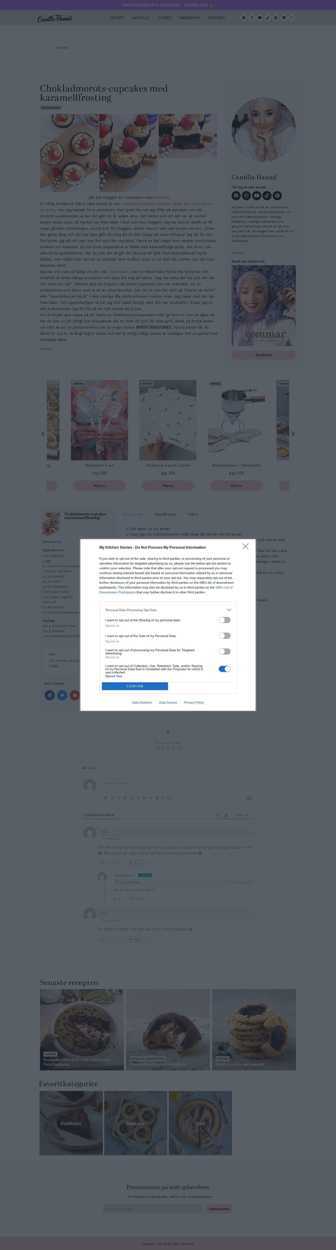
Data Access (168, 702)
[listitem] (168, 609)
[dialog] (168, 625)
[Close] (247, 547)
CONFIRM (135, 686)
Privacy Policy (194, 702)
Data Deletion (142, 702)
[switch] (225, 620)
